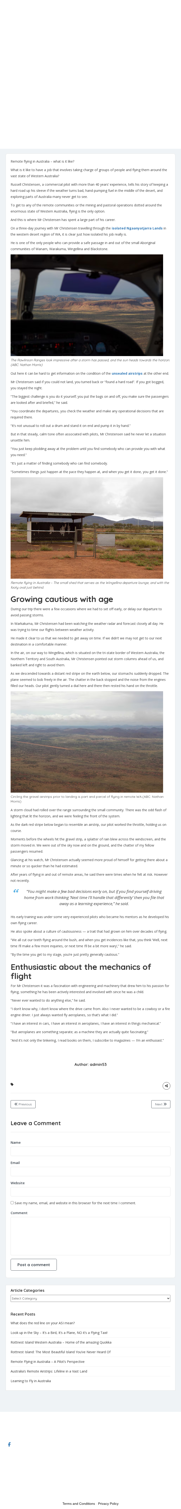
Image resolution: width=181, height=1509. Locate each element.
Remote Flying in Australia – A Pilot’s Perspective (48, 1361)
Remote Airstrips (12, 40)
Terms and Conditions (78, 1503)
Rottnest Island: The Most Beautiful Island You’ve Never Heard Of (61, 1352)
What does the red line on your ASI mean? (43, 1323)
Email (15, 1162)
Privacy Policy (108, 1503)
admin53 (98, 1064)
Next (159, 1104)
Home (11, 33)
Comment (19, 1212)
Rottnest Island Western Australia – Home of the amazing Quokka (61, 1342)
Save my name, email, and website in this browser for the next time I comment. (75, 1203)
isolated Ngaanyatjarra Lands (137, 228)
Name (16, 1142)
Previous (25, 1104)
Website (18, 1182)
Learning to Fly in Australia (31, 1381)
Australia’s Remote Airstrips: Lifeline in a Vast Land (49, 1371)
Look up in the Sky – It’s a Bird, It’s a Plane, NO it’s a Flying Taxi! (59, 1332)
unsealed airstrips (128, 373)
